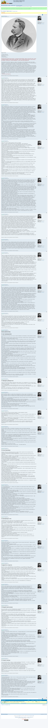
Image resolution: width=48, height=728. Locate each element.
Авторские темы (15, 11)
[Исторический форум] (7, 2)
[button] (46, 14)
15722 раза (42, 85)
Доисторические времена (16, 702)
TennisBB (30, 6)
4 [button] (45, 14)
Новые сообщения (23, 717)
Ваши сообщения (29, 717)
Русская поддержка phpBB (31, 715)
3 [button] (44, 14)
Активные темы (17, 717)
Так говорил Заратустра (6, 11)
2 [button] (43, 14)
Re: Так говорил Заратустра (4, 77)
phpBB (19, 715)
